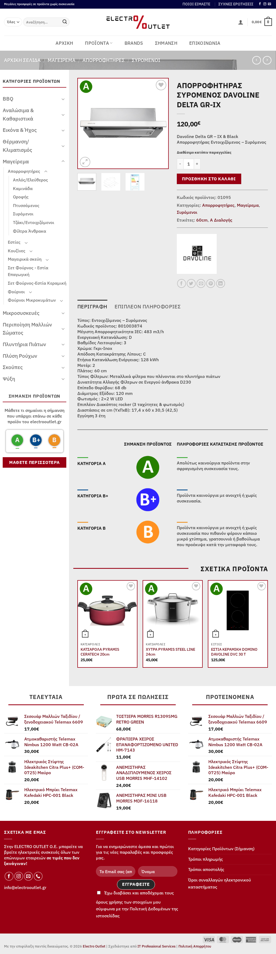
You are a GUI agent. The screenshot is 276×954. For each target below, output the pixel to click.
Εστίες (14, 242)
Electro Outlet (94, 946)
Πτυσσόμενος (26, 205)
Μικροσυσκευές (21, 312)
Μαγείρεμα (61, 60)
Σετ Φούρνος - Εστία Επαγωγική (28, 271)
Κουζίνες (16, 250)
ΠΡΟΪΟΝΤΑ (97, 43)
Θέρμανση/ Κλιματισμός (17, 145)
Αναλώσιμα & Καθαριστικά (18, 114)
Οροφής (21, 196)
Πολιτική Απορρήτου (194, 946)
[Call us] (38, 876)
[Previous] (86, 124)
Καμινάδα (23, 188)
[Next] (159, 124)
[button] (240, 22)
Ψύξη (9, 378)
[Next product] (256, 60)
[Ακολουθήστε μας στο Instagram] (264, 4)
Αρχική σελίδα (22, 60)
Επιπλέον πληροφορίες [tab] (148, 306)
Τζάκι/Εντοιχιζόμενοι (33, 222)
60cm (202, 220)
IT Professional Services (156, 946)
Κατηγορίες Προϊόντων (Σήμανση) (221, 848)
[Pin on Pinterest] (210, 283)
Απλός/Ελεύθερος (30, 179)
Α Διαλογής (221, 220)
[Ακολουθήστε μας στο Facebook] (259, 4)
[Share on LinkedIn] (220, 283)
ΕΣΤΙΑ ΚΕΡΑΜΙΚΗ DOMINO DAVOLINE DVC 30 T (234, 652)
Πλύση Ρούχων (20, 355)
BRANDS (134, 43)
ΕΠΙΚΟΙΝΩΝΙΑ (204, 43)
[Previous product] (267, 60)
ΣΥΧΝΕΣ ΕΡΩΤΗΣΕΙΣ (235, 4)
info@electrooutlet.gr (25, 887)
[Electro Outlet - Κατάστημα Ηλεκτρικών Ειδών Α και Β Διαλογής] (138, 22)
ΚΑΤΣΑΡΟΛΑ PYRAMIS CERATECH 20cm (100, 652)
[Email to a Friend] (200, 283)
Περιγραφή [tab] (92, 306)
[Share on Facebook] (181, 283)
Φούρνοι (16, 291)
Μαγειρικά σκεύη (25, 259)
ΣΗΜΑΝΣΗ (166, 43)
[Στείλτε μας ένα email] (269, 4)
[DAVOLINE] (197, 254)
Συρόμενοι (146, 60)
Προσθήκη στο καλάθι (209, 178)
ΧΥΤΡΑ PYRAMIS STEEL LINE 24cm (170, 652)
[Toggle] (63, 99)
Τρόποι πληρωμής (205, 859)
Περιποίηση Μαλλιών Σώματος (27, 328)
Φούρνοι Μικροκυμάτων (32, 300)
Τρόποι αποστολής (206, 869)
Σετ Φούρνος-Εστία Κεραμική (37, 283)
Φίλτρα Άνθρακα (29, 231)
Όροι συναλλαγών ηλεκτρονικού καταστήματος (219, 883)
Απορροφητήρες (103, 60)
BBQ (8, 98)
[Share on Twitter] (191, 283)
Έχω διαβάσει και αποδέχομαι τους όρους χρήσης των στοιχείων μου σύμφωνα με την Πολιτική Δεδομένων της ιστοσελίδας (137, 904)
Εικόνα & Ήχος (20, 129)
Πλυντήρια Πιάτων (24, 344)
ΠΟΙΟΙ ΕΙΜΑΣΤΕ (196, 4)
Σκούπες (13, 367)
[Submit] (64, 22)
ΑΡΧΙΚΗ (64, 43)
